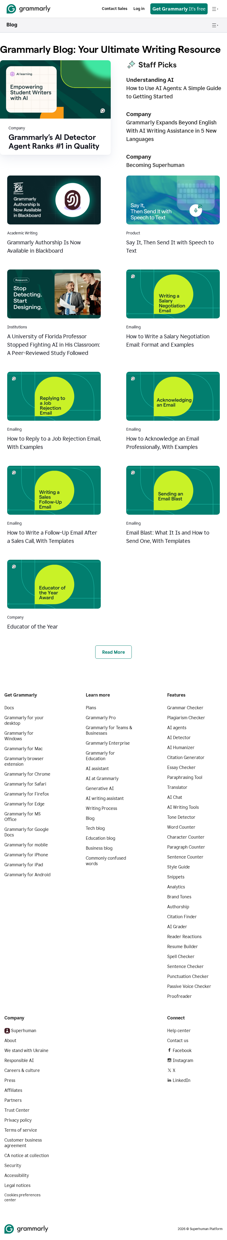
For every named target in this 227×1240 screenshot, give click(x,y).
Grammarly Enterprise (108, 743)
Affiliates (13, 1090)
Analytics (176, 887)
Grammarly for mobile (26, 844)
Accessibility (16, 1175)
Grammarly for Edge (24, 804)
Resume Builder (182, 946)
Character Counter (186, 837)
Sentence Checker (185, 966)
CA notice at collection (26, 1155)
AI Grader (177, 926)
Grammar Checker (185, 707)
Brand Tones (179, 896)
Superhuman (23, 1030)
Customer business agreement (23, 1142)
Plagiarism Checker (186, 717)
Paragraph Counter (186, 847)
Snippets (175, 877)
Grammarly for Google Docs (26, 832)
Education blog (100, 838)
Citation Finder (182, 916)
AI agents (176, 727)
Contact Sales (114, 8)
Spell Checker (181, 956)
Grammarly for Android (27, 874)
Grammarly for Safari (25, 784)
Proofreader (179, 996)
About (10, 1040)
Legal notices (17, 1185)
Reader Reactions (184, 936)
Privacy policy (18, 1120)
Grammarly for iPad (23, 864)
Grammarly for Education (100, 755)
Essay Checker (181, 767)
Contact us (177, 1040)
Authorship (178, 906)
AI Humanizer (181, 747)
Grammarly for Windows (18, 736)
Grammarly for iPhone (26, 854)
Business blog (99, 848)
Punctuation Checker (188, 976)
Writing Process (101, 808)
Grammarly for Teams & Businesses (109, 730)
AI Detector (179, 737)
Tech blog (95, 828)
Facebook (182, 1050)
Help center (179, 1030)
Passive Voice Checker (189, 986)
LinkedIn (181, 1080)
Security (12, 1165)
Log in (139, 8)
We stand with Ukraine (26, 1050)
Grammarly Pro (101, 717)
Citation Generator (186, 757)
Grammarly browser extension (24, 761)
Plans (91, 707)
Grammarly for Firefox (26, 794)
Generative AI (100, 788)
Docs (9, 707)
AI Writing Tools (183, 807)
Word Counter (181, 827)
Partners (13, 1100)
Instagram (183, 1060)
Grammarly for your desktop (24, 720)
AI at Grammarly (102, 778)
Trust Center (17, 1110)
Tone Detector (181, 817)
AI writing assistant (105, 798)
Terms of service (20, 1130)
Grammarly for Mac (23, 748)
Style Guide (178, 867)
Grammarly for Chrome (27, 774)
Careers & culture (22, 1070)
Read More (113, 652)
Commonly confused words (106, 861)
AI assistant (97, 768)
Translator (177, 787)
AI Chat (174, 797)
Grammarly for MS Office (22, 816)
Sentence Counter (185, 857)
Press (9, 1080)
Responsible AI (19, 1060)
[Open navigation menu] (215, 8)
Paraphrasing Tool (184, 777)
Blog (90, 818)
